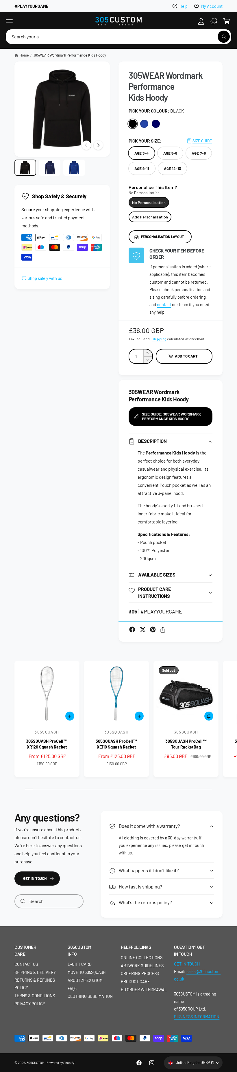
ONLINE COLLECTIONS (141, 957)
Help (183, 6)
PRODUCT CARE (135, 981)
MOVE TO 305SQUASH (86, 972)
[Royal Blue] (144, 124)
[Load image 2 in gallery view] (50, 168)
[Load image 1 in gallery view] (25, 168)
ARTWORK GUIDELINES (142, 965)
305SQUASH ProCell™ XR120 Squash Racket (47, 743)
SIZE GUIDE (202, 140)
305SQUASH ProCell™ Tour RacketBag (186, 743)
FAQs (72, 988)
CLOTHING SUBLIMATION (90, 996)
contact (164, 304)
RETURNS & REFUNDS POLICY (34, 983)
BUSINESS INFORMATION (196, 1016)
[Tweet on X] (142, 629)
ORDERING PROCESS (140, 973)
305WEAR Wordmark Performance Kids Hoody (69, 55)
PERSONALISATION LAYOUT (162, 236)
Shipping (159, 339)
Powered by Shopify (60, 1062)
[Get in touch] (214, 21)
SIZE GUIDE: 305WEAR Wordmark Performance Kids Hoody (171, 416)
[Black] (133, 124)
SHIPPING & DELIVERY (35, 972)
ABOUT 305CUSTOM (85, 980)
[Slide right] (98, 145)
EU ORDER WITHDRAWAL (144, 989)
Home (24, 55)
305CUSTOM (35, 1062)
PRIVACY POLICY (29, 1003)
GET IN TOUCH (35, 878)
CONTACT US (26, 964)
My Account (212, 6)
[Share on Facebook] (132, 629)
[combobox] (118, 36)
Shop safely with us (45, 278)
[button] (9, 21)
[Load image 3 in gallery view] (74, 168)
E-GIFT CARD (80, 964)
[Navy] (156, 124)
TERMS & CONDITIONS (34, 995)
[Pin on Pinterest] (152, 629)
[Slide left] (86, 145)
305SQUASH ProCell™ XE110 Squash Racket (116, 743)
